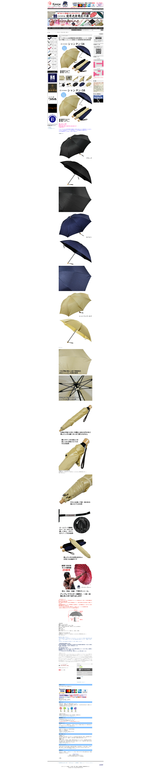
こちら (98, 39)
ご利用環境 (76, 762)
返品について (82, 762)
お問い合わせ (71, 762)
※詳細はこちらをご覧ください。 (64, 700)
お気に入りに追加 (80, 676)
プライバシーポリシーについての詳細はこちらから (67, 748)
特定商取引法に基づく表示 (63, 762)
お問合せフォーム (70, 751)
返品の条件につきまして (81, 682)
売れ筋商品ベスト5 (51, 128)
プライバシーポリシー (89, 762)
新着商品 (49, 127)
